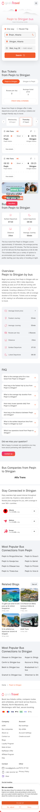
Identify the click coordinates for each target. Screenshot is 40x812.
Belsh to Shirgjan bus (10, 667)
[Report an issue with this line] (31, 131)
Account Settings (25, 733)
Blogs (4, 740)
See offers (11, 203)
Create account (24, 736)
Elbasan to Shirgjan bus (12, 657)
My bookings (23, 726)
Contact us (8, 454)
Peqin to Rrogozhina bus (12, 556)
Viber (7, 776)
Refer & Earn (6, 747)
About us (5, 733)
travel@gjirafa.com (12, 768)
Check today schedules (20, 101)
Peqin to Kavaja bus (10, 561)
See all (34, 584)
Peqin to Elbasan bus (10, 566)
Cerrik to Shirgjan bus (11, 662)
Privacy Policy (24, 771)
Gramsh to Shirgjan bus (11, 675)
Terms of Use (23, 768)
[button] (20, 378)
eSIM (3, 726)
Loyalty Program (8, 744)
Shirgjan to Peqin (29, 81)
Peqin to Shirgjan (11, 81)
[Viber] (3, 776)
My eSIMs (22, 729)
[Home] (11, 3)
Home (4, 685)
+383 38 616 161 (11, 772)
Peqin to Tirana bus (10, 571)
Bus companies (7, 729)
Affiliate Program (8, 754)
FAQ (3, 758)
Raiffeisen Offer (7, 751)
